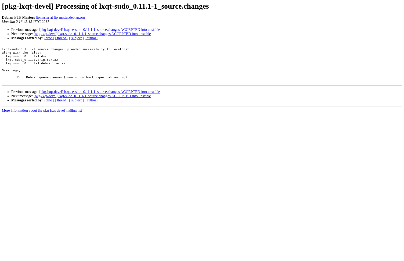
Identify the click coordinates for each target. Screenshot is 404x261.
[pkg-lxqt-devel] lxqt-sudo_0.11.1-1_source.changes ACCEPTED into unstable (92, 34)
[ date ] (49, 38)
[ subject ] (76, 38)
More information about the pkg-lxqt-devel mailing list (42, 110)
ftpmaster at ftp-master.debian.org (60, 17)
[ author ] (91, 38)
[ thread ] (61, 38)
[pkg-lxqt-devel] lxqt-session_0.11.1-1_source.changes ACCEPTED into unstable (99, 30)
